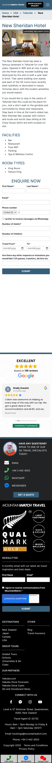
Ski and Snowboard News (16, 689)
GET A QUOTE (26, 494)
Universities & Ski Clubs (11, 663)
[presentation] (5, 42)
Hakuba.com (9, 678)
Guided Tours (9, 654)
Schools (6, 657)
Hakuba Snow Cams (13, 685)
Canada (6, 636)
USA (15, 12)
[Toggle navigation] (48, 5)
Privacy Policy (27, 748)
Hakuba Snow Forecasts (15, 682)
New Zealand (9, 629)
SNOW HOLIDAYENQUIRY (35, 4)
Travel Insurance (36, 633)
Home (5, 12)
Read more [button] (10, 413)
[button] (17, 54)
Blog (29, 629)
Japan (5, 633)
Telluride (28, 12)
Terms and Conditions (36, 745)
